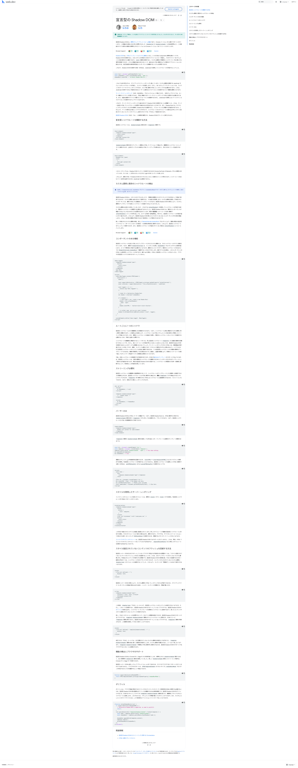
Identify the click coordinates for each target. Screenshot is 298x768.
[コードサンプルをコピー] (184, 72)
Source (156, 51)
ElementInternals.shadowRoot (150, 221)
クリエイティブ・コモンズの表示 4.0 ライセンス (146, 751)
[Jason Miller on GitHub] (125, 28)
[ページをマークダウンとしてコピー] (161, 20)
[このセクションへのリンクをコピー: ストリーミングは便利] (135, 369)
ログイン (294, 2)
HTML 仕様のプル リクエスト (127, 738)
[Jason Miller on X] (123, 28)
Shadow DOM (120, 56)
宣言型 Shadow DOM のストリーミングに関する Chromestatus (137, 735)
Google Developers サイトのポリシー (141, 753)
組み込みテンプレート (160, 357)
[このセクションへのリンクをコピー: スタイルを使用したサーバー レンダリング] (152, 492)
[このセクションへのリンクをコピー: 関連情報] (124, 731)
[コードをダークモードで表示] (182, 72)
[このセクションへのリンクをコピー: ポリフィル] (126, 684)
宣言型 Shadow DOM (122, 115)
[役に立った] (178, 15)
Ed (123, 191)
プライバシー (11, 764)
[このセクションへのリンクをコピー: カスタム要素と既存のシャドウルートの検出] (154, 184)
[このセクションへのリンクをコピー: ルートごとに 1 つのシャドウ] (141, 326)
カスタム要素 (142, 56)
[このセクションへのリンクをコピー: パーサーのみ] (128, 411)
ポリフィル (119, 610)
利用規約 (4, 764)
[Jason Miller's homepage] (128, 28)
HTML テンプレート (132, 56)
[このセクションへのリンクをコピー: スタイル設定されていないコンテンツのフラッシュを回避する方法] (172, 549)
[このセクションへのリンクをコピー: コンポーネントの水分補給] (139, 239)
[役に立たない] (181, 15)
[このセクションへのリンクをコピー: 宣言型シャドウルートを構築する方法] (148, 120)
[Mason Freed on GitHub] (141, 28)
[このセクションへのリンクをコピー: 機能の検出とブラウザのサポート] (144, 652)
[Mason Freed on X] (139, 28)
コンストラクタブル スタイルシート (126, 539)
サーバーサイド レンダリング (124, 93)
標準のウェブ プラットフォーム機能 (141, 42)
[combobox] (265, 1)
